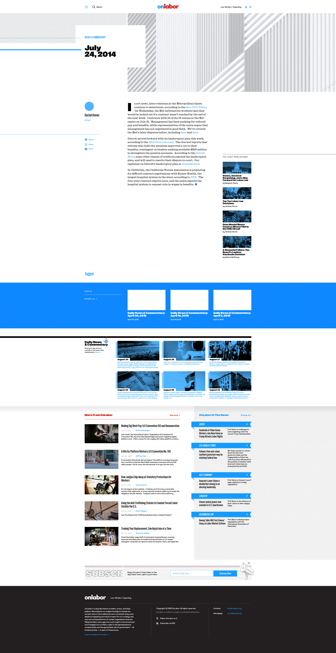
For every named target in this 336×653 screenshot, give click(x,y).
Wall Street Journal (161, 142)
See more (174, 415)
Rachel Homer (92, 115)
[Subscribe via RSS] (246, 7)
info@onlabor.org (234, 608)
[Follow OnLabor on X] (250, 7)
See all (97, 352)
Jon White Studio (234, 613)
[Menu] (86, 7)
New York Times (196, 107)
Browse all (90, 299)
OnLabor (168, 6)
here (184, 132)
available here (191, 163)
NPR (194, 177)
